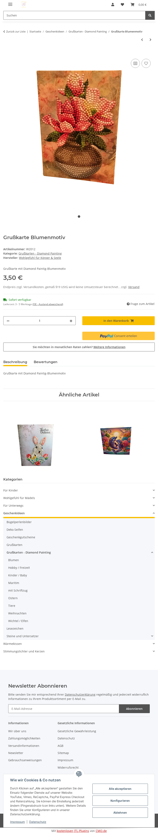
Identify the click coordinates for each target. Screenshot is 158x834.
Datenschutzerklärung (80, 694)
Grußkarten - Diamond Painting (40, 253)
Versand (133, 287)
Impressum (17, 822)
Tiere (11, 606)
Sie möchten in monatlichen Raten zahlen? (79, 347)
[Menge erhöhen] (71, 320)
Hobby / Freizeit (19, 568)
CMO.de (101, 831)
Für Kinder (10, 490)
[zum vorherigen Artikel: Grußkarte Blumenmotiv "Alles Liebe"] (142, 39)
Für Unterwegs (13, 505)
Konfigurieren (120, 800)
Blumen (13, 560)
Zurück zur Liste (16, 31)
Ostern (13, 598)
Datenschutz (37, 822)
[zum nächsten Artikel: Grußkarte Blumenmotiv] (150, 39)
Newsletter (15, 753)
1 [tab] (79, 216)
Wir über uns (17, 731)
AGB (60, 746)
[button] (112, 4)
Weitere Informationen (109, 347)
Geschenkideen (14, 513)
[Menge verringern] (8, 320)
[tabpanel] (79, 132)
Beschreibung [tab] (15, 362)
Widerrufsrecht (68, 767)
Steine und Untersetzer (23, 636)
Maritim (13, 583)
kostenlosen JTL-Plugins (73, 831)
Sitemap (63, 753)
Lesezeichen (15, 628)
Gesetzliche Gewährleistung (77, 731)
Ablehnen (120, 812)
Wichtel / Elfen (18, 621)
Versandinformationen (23, 746)
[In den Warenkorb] (6, 53)
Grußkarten (14, 545)
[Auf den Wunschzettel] (146, 63)
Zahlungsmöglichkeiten (24, 738)
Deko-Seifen (15, 530)
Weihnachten (17, 613)
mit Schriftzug (18, 590)
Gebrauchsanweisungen (25, 760)
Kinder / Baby (17, 575)
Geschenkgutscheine (21, 537)
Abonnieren (134, 709)
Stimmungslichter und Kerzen (24, 651)
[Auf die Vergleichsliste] (135, 63)
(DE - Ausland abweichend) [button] (48, 304)
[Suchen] (150, 15)
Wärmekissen (12, 644)
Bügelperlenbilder (19, 522)
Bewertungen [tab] (45, 362)
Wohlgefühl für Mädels (19, 498)
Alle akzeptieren (120, 788)
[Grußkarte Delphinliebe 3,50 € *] (111, 437)
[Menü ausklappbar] (10, 2)
